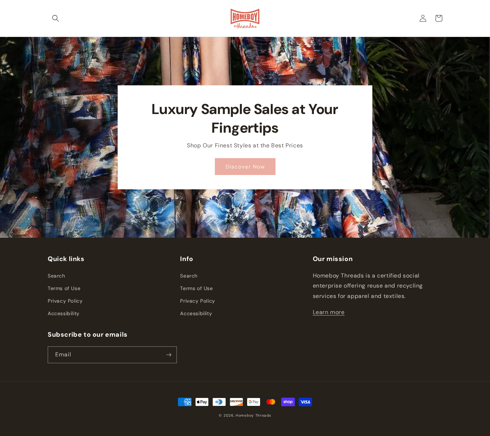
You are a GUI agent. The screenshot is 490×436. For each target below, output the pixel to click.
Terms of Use (64, 288)
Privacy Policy (65, 301)
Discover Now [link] (245, 166)
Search (56, 275)
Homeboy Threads (253, 415)
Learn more (329, 312)
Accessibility (64, 313)
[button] (55, 18)
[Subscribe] (168, 354)
